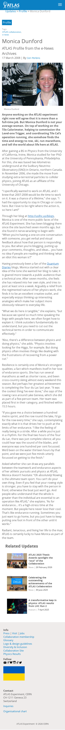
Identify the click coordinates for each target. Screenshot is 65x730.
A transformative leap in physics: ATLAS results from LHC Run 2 (42, 603)
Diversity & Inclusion (15, 647)
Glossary (8, 640)
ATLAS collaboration (11, 32)
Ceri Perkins (33, 58)
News (31, 567)
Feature (32, 609)
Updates (10, 11)
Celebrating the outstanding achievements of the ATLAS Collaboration (40, 582)
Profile (23, 11)
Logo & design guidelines (17, 643)
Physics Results (12, 654)
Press (6, 633)
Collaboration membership (18, 636)
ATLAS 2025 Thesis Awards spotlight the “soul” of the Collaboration (40, 559)
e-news (5, 34)
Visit (14, 633)
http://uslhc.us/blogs (41, 216)
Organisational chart (15, 711)
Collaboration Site (13, 650)
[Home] (11, 5)
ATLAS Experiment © (27, 723)
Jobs (22, 633)
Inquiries (8, 706)
